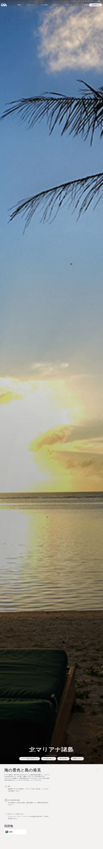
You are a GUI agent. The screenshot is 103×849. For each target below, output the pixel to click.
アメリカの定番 (44, 5)
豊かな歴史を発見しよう (49, 758)
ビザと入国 (82, 1)
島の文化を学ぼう (64, 758)
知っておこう (75, 1)
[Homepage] (4, 6)
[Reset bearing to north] (97, 773)
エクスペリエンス (30, 5)
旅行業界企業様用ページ (91, 1)
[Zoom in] (97, 769)
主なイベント (69, 5)
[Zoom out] (97, 771)
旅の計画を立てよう (96, 5)
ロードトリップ (57, 5)
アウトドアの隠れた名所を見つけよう (30, 758)
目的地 (19, 5)
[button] (99, 1)
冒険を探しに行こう (77, 758)
